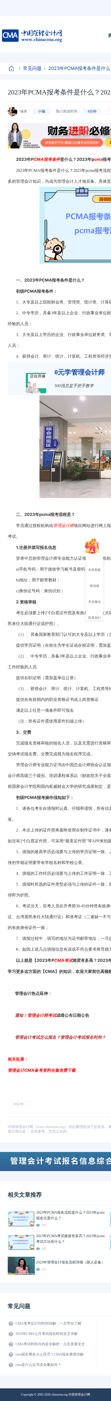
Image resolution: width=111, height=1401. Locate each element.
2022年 (18, 1104)
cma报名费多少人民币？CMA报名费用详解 (49, 1354)
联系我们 (94, 617)
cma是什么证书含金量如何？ (38, 1365)
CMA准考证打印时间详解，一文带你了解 (48, 1323)
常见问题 (32, 68)
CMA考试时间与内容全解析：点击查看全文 (50, 1344)
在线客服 (94, 569)
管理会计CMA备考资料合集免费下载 (42, 1070)
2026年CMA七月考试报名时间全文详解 (46, 1334)
